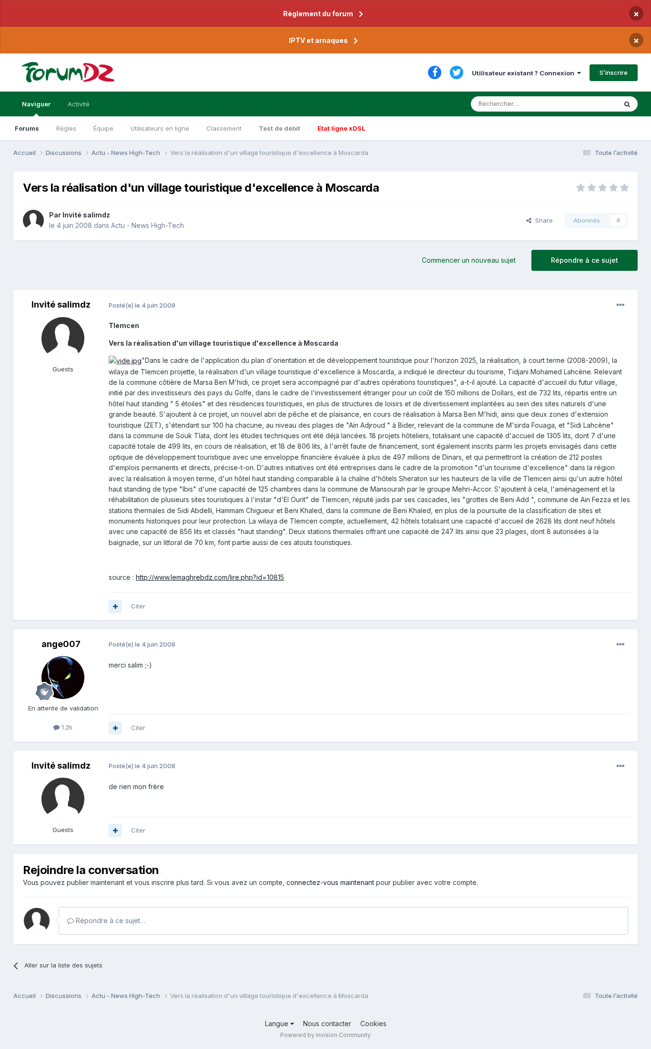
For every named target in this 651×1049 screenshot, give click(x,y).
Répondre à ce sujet (584, 260)
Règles (66, 128)
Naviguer (36, 104)
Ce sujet (592, 103)
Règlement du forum (318, 14)
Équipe (103, 128)
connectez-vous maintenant (330, 882)
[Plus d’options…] (620, 305)
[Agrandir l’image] (125, 360)
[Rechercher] (627, 104)
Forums (27, 128)
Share (542, 220)
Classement (224, 128)
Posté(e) (142, 305)
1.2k (66, 727)
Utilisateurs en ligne (160, 128)
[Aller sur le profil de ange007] (62, 677)
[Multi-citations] (115, 606)
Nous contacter (327, 1023)
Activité (79, 104)
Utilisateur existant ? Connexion (524, 73)
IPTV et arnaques (318, 40)
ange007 (61, 644)
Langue (277, 1023)
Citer (138, 606)
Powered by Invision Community (325, 1035)
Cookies (373, 1023)
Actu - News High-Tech (147, 225)
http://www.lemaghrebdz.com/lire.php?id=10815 (210, 577)
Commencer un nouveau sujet (469, 260)
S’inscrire (614, 72)
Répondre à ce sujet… (109, 920)
